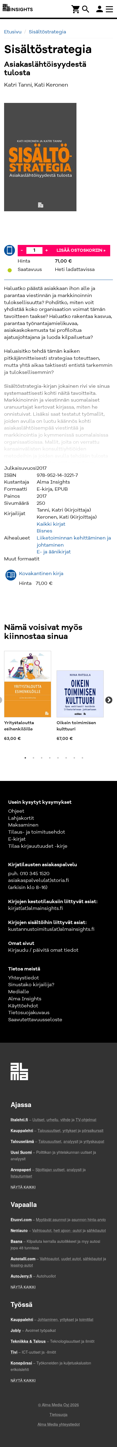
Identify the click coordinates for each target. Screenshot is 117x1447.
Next (109, 700)
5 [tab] (58, 758)
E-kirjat (17, 839)
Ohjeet (16, 811)
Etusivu (12, 32)
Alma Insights (24, 999)
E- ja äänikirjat (54, 552)
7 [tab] (74, 758)
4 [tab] (50, 758)
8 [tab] (82, 758)
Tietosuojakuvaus (29, 1012)
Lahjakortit (21, 818)
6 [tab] (66, 758)
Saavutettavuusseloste (35, 1019)
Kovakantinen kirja (41, 573)
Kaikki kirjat (51, 524)
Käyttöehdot (23, 1006)
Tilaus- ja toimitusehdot (36, 832)
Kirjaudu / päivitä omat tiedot (43, 950)
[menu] (110, 9)
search (86, 9)
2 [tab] (33, 758)
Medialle (18, 991)
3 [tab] (41, 758)
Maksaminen (23, 825)
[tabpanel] (27, 697)
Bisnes (44, 531)
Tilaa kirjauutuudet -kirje (37, 846)
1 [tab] (25, 758)
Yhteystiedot (23, 978)
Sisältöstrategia (47, 32)
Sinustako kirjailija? (31, 984)
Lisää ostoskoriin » (81, 250)
